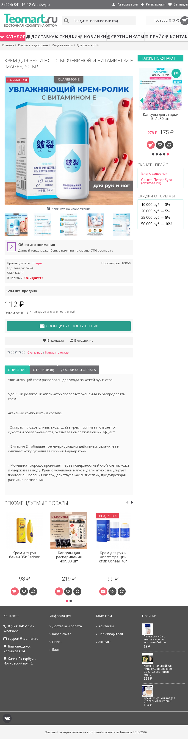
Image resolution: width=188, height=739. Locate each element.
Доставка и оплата (78, 370)
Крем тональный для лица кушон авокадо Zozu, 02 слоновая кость (158, 670)
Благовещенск (154, 173)
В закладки (55, 340)
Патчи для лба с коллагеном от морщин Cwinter (155, 639)
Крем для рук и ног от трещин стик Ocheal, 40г (113, 556)
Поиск (56, 641)
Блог (55, 649)
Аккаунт (104, 641)
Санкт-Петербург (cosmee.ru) (156, 181)
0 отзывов (35, 352)
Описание (17, 370)
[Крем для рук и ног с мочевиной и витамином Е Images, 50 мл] (69, 140)
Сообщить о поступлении (72, 326)
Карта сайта (61, 634)
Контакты (106, 626)
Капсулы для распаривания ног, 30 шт (69, 556)
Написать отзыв (57, 352)
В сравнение (83, 340)
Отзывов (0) (43, 370)
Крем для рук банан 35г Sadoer (24, 554)
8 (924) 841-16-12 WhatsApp (18, 628)
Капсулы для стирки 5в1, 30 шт (160, 116)
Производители (110, 634)
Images (37, 263)
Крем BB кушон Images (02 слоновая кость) (159, 700)
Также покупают (158, 58)
